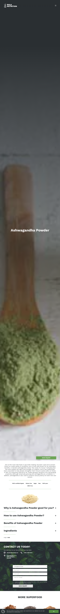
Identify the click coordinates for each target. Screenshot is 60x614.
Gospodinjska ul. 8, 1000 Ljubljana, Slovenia (12, 557)
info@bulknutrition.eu (12, 552)
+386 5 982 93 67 (28, 552)
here (22, 612)
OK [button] (53, 611)
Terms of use (21, 583)
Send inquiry (46, 458)
